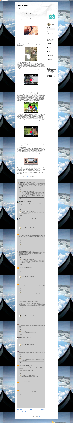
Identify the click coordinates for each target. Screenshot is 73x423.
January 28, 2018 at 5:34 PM (28, 267)
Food (49, 35)
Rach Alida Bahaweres (22, 182)
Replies (21, 189)
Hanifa (20, 300)
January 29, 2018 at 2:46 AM (26, 300)
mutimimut (23, 191)
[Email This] (30, 176)
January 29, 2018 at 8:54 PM (30, 291)
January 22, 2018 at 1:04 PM (31, 182)
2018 (49, 52)
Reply (20, 187)
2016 (49, 68)
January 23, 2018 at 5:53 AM (30, 211)
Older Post (43, 409)
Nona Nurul (21, 337)
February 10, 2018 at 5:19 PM (27, 365)
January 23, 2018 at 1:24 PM (32, 218)
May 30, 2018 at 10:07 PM (26, 389)
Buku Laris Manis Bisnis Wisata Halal (51, 33)
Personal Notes (50, 39)
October (50, 55)
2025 (49, 44)
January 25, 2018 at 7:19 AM (30, 251)
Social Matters (50, 40)
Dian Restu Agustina (22, 251)
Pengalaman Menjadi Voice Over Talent (52, 64)
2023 (49, 46)
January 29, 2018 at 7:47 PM (30, 259)
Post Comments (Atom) (24, 411)
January (50, 60)
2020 (49, 50)
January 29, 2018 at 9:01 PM (30, 315)
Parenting (49, 38)
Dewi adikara (21, 267)
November (50, 54)
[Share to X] (31, 176)
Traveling (49, 41)
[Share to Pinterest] (33, 176)
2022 (49, 47)
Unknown (20, 381)
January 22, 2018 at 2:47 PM (30, 191)
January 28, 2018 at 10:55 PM (29, 283)
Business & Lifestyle (51, 34)
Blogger (40, 416)
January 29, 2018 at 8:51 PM (30, 276)
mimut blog (23, 5)
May (50, 58)
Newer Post (19, 409)
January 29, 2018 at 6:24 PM (27, 337)
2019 (49, 51)
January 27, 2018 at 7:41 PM (30, 227)
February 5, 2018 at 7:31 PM (30, 344)
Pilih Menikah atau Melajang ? (51, 62)
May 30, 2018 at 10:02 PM (26, 381)
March (50, 59)
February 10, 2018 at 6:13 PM (30, 375)
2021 (49, 48)
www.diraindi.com (22, 283)
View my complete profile (53, 24)
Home (31, 409)
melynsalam (21, 365)
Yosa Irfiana (21, 201)
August (50, 56)
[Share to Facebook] (32, 176)
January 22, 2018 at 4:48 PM (27, 201)
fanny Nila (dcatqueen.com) (23, 218)
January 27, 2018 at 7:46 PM (30, 243)
